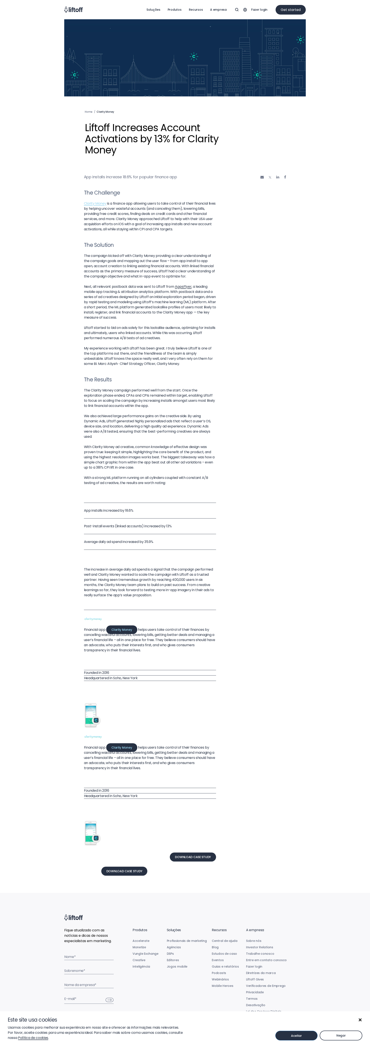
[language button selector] (245, 9)
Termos (252, 999)
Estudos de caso (224, 954)
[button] (360, 1020)
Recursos (196, 9)
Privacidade (255, 992)
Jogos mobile (177, 966)
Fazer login (259, 9)
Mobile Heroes (222, 986)
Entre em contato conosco (266, 960)
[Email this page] (262, 177)
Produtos (175, 9)
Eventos (218, 960)
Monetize (139, 947)
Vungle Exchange (145, 954)
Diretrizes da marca (261, 973)
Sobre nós (253, 941)
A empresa (218, 9)
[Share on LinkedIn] (277, 177)
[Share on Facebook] (285, 177)
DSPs (170, 954)
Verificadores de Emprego (266, 986)
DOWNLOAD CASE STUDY (193, 857)
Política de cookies (33, 1037)
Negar (341, 1035)
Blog (215, 947)
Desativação (255, 1005)
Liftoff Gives (255, 979)
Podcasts (219, 973)
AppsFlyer (183, 286)
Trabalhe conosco (260, 954)
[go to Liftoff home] (73, 9)
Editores (173, 960)
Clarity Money (95, 203)
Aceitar (296, 1036)
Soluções (153, 9)
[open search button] (237, 9)
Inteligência (141, 966)
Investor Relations (259, 947)
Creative (139, 960)
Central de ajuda (224, 941)
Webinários (220, 979)
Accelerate (141, 941)
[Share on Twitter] (270, 177)
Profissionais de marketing (187, 941)
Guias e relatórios (225, 966)
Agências (174, 947)
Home (88, 112)
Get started (291, 9)
